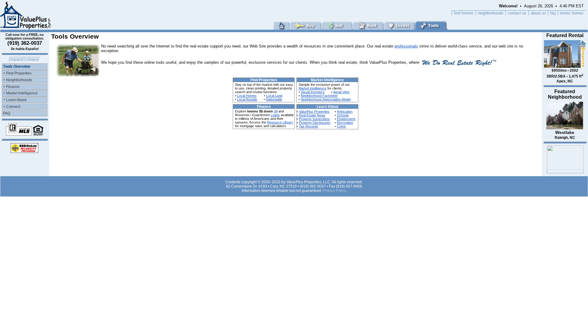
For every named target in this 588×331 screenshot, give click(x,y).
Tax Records (308, 126)
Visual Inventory (313, 92)
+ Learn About (14, 100)
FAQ (6, 113)
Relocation (344, 111)
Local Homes (247, 95)
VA (275, 111)
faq (553, 13)
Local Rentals (247, 99)
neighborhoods (490, 13)
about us (538, 13)
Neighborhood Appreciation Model (326, 99)
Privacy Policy (334, 190)
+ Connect (11, 107)
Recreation (345, 122)
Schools (343, 115)
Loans (275, 115)
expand (16, 59)
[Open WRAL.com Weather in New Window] (565, 171)
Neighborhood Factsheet (319, 95)
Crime (341, 126)
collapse (32, 59)
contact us (517, 13)
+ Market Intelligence (20, 93)
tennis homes (572, 13)
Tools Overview (16, 66)
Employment (346, 119)
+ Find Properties (17, 73)
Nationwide (274, 99)
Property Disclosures (314, 122)
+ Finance (11, 87)
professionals (406, 46)
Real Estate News (312, 115)
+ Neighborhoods (17, 80)
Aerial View (341, 92)
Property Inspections (314, 119)
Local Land (274, 95)
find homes (463, 13)
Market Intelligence (312, 88)
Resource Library (280, 122)
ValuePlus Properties (314, 111)
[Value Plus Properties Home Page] (26, 28)
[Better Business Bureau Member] (24, 151)
